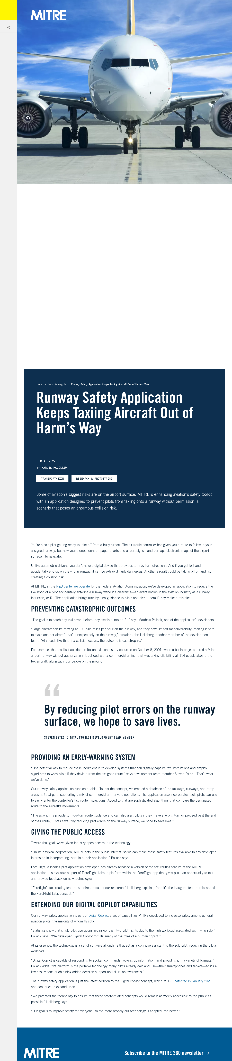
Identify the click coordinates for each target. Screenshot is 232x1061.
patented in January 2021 (193, 981)
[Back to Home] (74, 1053)
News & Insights (57, 384)
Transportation (52, 478)
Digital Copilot (98, 915)
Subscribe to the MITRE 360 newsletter (164, 1052)
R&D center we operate (73, 586)
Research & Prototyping (94, 478)
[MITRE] (48, 15)
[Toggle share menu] (8, 27)
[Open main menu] (8, 10)
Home (40, 384)
